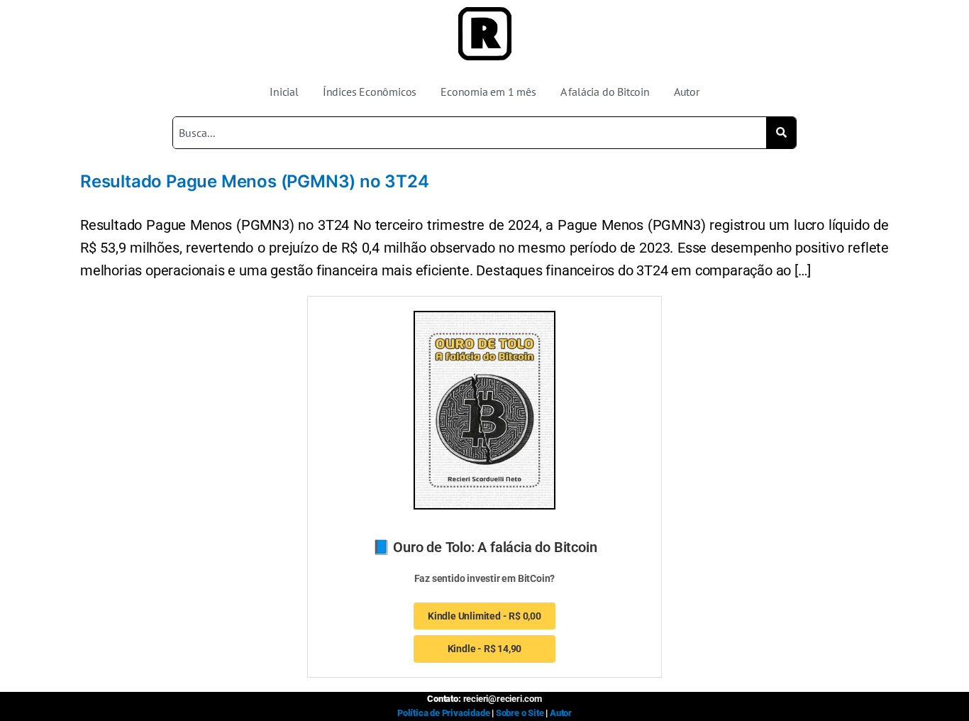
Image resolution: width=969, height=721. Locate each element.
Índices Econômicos (369, 91)
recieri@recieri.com (502, 698)
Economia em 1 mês (488, 91)
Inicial (284, 91)
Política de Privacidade (443, 713)
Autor (686, 91)
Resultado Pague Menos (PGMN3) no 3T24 (254, 181)
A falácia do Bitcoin (605, 91)
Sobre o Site (520, 713)
